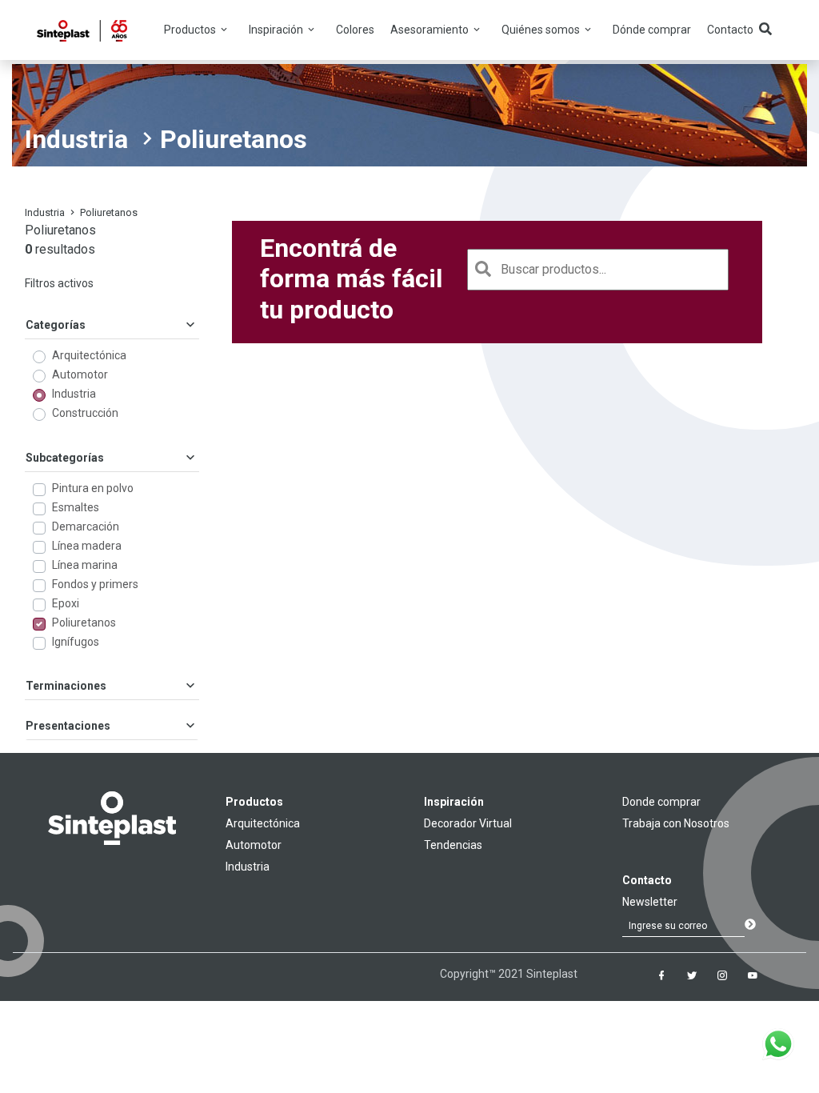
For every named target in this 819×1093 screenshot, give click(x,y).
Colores (355, 29)
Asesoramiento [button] (430, 29)
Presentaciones (68, 725)
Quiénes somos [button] (541, 29)
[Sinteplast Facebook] (661, 975)
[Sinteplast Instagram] (722, 975)
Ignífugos (75, 641)
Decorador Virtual (468, 823)
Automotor (80, 374)
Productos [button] (191, 29)
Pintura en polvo (93, 488)
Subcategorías (65, 457)
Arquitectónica (89, 355)
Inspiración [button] (277, 29)
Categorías (56, 324)
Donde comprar (661, 801)
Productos (254, 801)
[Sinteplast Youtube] (752, 975)
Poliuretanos (84, 622)
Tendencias (453, 845)
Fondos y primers (95, 584)
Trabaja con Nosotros (675, 823)
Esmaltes (75, 507)
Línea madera (87, 545)
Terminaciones (66, 685)
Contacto (730, 29)
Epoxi (65, 603)
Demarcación (85, 526)
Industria (76, 139)
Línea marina (85, 565)
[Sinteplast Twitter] (691, 975)
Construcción (85, 412)
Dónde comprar (652, 29)
